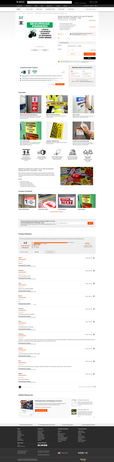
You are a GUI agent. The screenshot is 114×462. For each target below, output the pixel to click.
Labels (36, 5)
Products (19, 432)
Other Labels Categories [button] (91, 9)
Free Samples (40, 433)
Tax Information (61, 436)
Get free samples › (87, 76)
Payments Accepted (82, 440)
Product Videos (40, 436)
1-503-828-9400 (46, 452)
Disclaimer (60, 441)
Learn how (84, 34)
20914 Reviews (26, 247)
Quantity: (60, 49)
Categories (20, 433)
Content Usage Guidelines (63, 437)
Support (58, 5)
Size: (59, 38)
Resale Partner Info (61, 433)
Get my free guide (41, 410)
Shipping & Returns (81, 437)
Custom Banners (62, 209)
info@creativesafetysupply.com (86, 81)
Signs (42, 5)
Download (79, 405)
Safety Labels (39, 9)
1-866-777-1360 (93, 2)
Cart (96, 5)
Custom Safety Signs (23, 209)
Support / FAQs (81, 431)
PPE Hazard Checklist (82, 400)
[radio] (56, 242)
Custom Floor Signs (43, 209)
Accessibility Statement (62, 438)
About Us (65, 5)
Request (79, 416)
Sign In (92, 5)
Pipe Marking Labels (50, 9)
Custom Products (25, 191)
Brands (19, 437)
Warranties (80, 438)
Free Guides (40, 432)
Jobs (59, 432)
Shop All (19, 431)
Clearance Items (21, 440)
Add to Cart (90, 54)
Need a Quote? (93, 26)
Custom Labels (29, 9)
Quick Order (87, 5)
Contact (79, 433)
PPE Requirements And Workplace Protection (48, 401)
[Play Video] (21, 23)
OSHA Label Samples (82, 409)
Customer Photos (41, 438)
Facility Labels (61, 9)
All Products (49, 5)
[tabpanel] (82, 403)
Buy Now (72, 54)
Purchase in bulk (93, 49)
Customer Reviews (41, 437)
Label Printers (28, 5)
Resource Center (41, 431)
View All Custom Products (56, 211)
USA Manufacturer (64, 452)
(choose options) (60, 78)
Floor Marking (19, 5)
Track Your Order (81, 436)
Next (94, 416)
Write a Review (50, 252)
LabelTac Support (81, 432)
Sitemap (39, 440)
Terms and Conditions (62, 440)
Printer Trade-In (81, 441)
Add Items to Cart (60, 84)
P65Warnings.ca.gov (85, 62)
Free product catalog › (75, 76)
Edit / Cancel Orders (21, 446)
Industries (19, 436)
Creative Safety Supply (27, 460)
